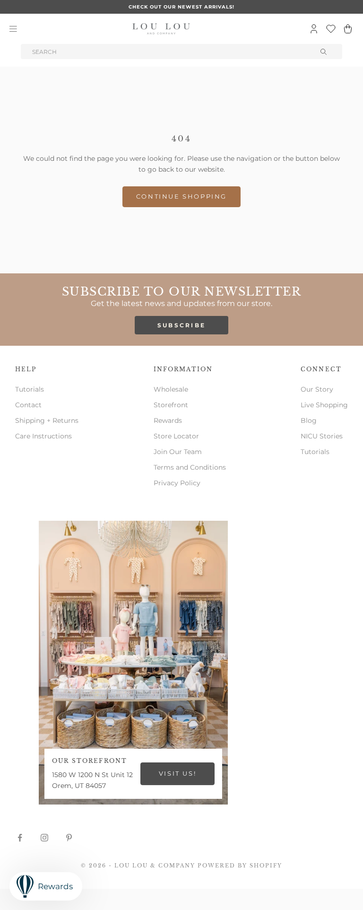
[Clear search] (324, 51)
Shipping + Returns (46, 420)
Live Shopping (324, 405)
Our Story (317, 389)
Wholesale (171, 389)
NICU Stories (322, 436)
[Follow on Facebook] (20, 837)
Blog (309, 420)
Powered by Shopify (240, 865)
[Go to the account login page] (313, 28)
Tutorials (29, 389)
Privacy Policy (177, 483)
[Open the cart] (347, 28)
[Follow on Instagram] (44, 837)
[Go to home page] (161, 29)
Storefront (171, 405)
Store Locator (176, 436)
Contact (28, 405)
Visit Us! (177, 773)
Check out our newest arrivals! (181, 7)
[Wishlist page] (330, 28)
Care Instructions (43, 436)
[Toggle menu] (13, 29)
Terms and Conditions (190, 467)
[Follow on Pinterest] (69, 837)
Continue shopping (181, 196)
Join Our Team (178, 451)
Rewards (168, 420)
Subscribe (181, 325)
